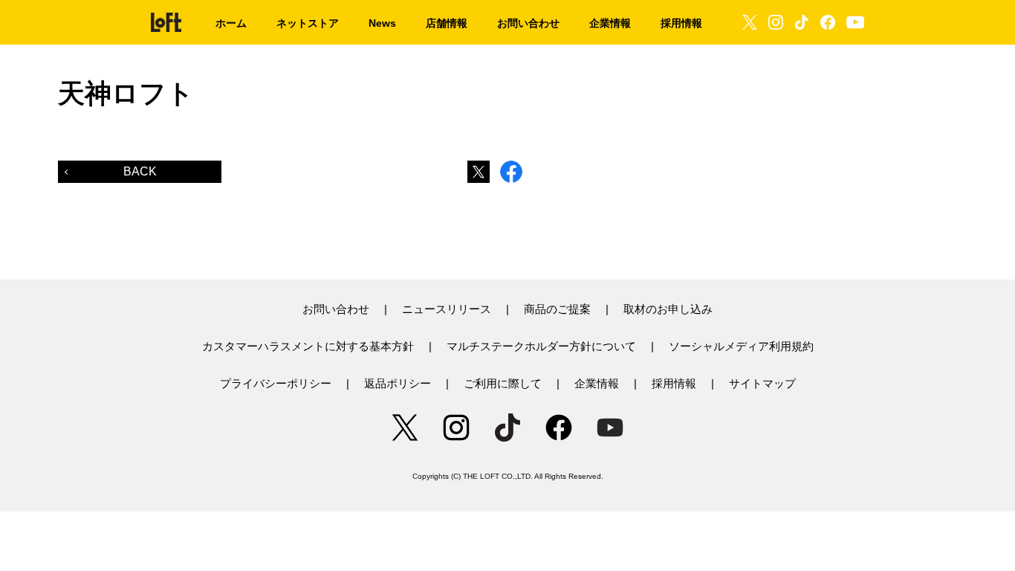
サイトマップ (762, 383)
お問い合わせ (335, 309)
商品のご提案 (557, 309)
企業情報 (596, 383)
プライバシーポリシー (275, 383)
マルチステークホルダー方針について (541, 346)
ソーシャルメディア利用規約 (741, 346)
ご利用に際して (503, 383)
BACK (140, 171)
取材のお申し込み (668, 309)
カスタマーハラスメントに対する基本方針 (308, 346)
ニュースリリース (446, 309)
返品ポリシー (397, 383)
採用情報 (674, 383)
